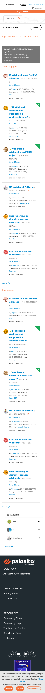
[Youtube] (18, 654)
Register (24, 4)
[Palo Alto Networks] (22, 562)
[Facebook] (33, 654)
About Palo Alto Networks (16, 573)
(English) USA (38, 8)
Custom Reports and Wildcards (20, 254)
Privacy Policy (10, 593)
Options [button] (35, 27)
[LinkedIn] (26, 654)
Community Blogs (12, 618)
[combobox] (12, 18)
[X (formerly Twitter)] (11, 654)
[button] (8, 688)
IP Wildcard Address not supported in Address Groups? (19, 114)
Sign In (30, 4)
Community (20, 55)
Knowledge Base (12, 633)
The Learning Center (14, 628)
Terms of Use (10, 598)
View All (4, 283)
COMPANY (9, 568)
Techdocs (8, 638)
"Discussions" (8, 55)
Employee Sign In (38, 4)
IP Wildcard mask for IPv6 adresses (23, 78)
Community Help (12, 623)
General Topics (11, 27)
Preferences (33, 689)
